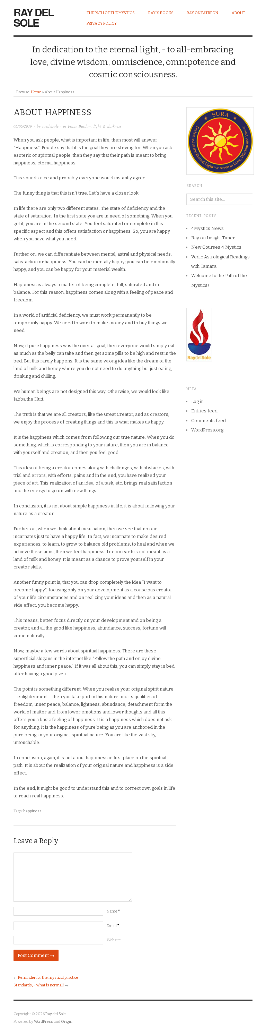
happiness (32, 811)
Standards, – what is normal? (39, 985)
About (238, 13)
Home (36, 92)
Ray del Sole (33, 17)
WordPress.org (207, 430)
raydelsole (50, 126)
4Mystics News (207, 228)
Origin (66, 1021)
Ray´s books (161, 13)
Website (114, 940)
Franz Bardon (79, 126)
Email (113, 926)
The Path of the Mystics (111, 13)
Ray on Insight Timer (213, 237)
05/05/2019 (23, 126)
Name (113, 911)
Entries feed (204, 410)
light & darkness (107, 126)
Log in (197, 401)
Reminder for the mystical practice (48, 977)
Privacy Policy (102, 23)
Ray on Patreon (202, 13)
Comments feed (208, 420)
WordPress (43, 1021)
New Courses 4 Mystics (216, 247)
